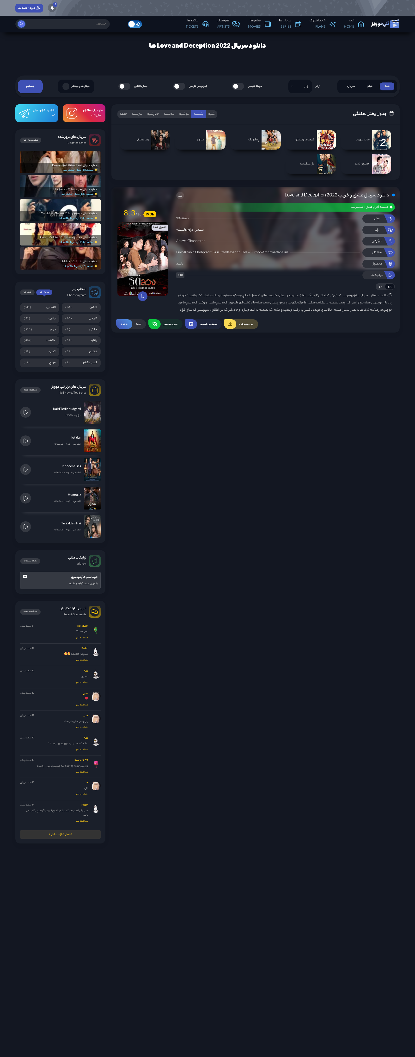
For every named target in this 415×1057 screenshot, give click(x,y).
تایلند (179, 264)
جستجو (30, 86)
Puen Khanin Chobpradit (194, 252)
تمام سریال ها (31, 140)
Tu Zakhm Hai (71, 524)
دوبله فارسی (255, 86)
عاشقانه (181, 230)
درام (190, 230)
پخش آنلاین (140, 86)
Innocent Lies (71, 466)
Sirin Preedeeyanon (226, 252)
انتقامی (199, 230)
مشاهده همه (30, 390)
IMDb (150, 214)
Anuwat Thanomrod (190, 241)
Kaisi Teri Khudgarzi (67, 409)
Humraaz (74, 495)
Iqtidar (76, 438)
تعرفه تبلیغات (30, 561)
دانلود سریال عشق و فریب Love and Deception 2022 (337, 195)
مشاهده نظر (82, 638)
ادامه (131, 324)
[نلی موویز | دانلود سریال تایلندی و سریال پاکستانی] (385, 23)
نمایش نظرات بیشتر (62, 834)
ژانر (317, 86)
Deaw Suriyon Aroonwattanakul (265, 252)
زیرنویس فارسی (198, 86)
